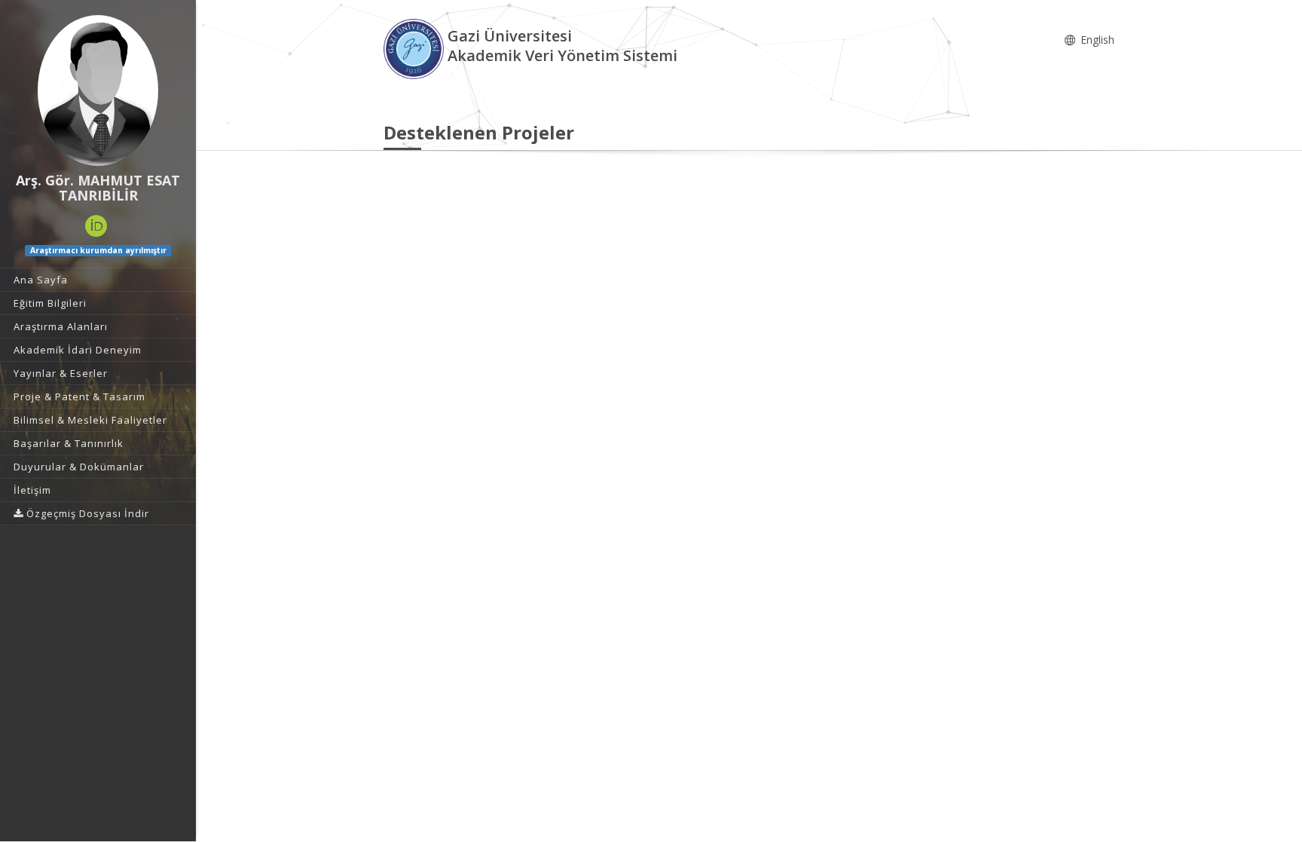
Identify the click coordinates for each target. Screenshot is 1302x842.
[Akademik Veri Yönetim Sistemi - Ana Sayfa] (416, 48)
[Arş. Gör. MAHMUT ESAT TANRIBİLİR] (98, 90)
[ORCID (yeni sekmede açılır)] (96, 226)
